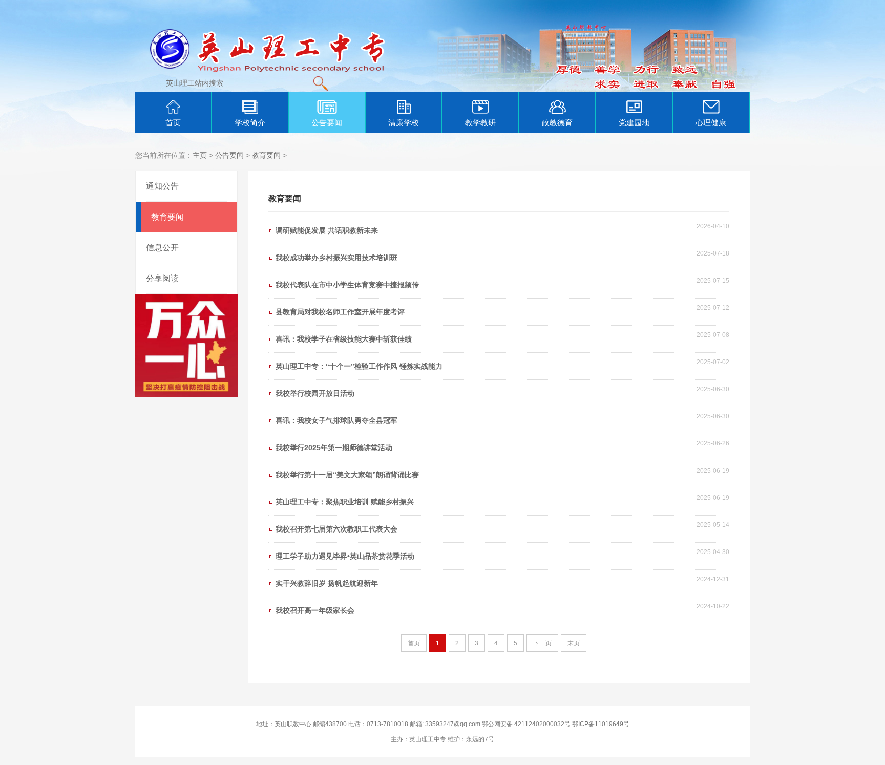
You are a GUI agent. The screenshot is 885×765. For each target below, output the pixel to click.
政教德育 (557, 122)
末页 (573, 643)
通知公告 (162, 186)
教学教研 (480, 122)
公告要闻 (326, 122)
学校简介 (250, 122)
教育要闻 (266, 155)
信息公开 (162, 247)
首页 (173, 122)
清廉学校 (403, 122)
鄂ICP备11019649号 (600, 724)
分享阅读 (162, 278)
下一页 (542, 643)
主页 (200, 155)
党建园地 (634, 122)
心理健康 (711, 122)
